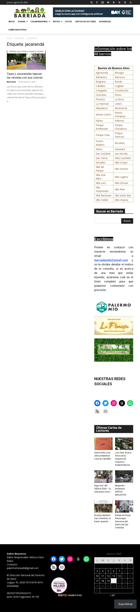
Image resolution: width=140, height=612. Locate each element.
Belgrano (101, 81)
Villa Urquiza (121, 199)
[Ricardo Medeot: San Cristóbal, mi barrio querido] (103, 506)
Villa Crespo (121, 162)
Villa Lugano (121, 176)
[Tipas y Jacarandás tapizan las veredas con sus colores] (26, 60)
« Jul (112, 595)
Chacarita (101, 94)
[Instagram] (102, 2)
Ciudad (21, 21)
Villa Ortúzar (121, 183)
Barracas (120, 77)
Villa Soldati (102, 199)
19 (108, 580)
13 (113, 576)
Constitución (122, 90)
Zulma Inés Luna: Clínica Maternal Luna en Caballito (102, 455)
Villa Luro (101, 183)
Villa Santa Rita (123, 195)
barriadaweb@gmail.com (111, 260)
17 (97, 580)
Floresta (100, 99)
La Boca (119, 99)
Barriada (11, 81)
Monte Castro (103, 114)
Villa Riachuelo (103, 195)
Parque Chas (103, 135)
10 (97, 576)
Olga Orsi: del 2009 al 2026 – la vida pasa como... (103, 488)
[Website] (125, 2)
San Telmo (102, 158)
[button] (91, 2)
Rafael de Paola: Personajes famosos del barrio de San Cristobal (123, 521)
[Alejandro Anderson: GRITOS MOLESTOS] (124, 476)
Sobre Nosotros (17, 29)
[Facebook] (96, 2)
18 (102, 580)
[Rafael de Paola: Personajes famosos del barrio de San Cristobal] (124, 506)
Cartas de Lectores (85, 21)
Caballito (100, 86)
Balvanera (101, 77)
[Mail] (108, 2)
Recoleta (119, 143)
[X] (119, 2)
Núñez (99, 120)
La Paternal (102, 103)
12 (108, 576)
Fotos (68, 21)
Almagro (119, 72)
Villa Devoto (121, 168)
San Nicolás (121, 153)
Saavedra (120, 149)
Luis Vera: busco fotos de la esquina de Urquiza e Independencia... (123, 458)
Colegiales (101, 90)
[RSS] (113, 2)
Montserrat (121, 108)
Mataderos (102, 108)
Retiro (99, 149)
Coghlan (119, 86)
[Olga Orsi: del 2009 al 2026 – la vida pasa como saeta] (103, 476)
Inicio (11, 21)
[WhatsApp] (130, 2)
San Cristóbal (103, 153)
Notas (56, 21)
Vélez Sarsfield (123, 158)
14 (119, 576)
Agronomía (102, 72)
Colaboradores (39, 21)
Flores (118, 94)
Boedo (118, 81)
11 (102, 576)
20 (113, 580)
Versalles (101, 162)
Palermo (119, 120)
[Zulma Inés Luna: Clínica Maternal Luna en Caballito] (103, 443)
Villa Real (119, 189)
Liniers (118, 103)
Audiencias (105, 21)
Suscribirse (125, 604)
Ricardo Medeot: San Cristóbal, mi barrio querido (102, 518)
